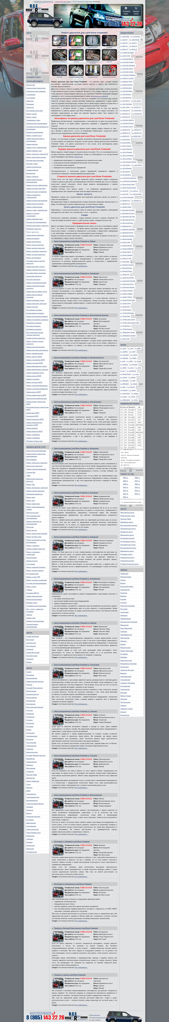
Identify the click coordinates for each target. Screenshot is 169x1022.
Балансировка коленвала (35, 313)
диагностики (78, 157)
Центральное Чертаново (128, 622)
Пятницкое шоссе (126, 554)
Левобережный (125, 619)
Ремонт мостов (31, 530)
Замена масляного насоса (35, 267)
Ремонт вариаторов (33, 504)
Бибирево (123, 657)
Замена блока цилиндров (35, 235)
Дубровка (29, 807)
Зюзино (123, 580)
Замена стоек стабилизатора (36, 147)
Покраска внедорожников (35, 621)
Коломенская (31, 701)
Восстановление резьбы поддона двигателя (34, 334)
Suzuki (123, 397)
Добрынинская (31, 746)
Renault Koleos (126, 268)
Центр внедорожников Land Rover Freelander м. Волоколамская (78, 795)
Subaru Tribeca (126, 297)
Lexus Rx (124, 194)
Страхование (30, 94)
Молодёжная (30, 768)
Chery (133, 351)
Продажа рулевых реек (34, 441)
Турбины (29, 590)
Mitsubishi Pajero (126, 233)
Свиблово (29, 839)
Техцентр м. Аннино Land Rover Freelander (70, 975)
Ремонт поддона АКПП (34, 382)
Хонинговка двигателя (34, 276)
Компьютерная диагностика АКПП (36, 403)
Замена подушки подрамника (36, 192)
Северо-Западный (32, 636)
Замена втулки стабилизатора (36, 185)
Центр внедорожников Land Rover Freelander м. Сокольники (76, 665)
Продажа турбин (32, 164)
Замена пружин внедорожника (36, 200)
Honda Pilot (137, 110)
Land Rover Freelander (63, 1)
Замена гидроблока (33, 438)
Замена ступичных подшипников (32, 215)
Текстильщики (31, 742)
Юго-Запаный (31, 646)
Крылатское (30, 845)
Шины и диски (31, 586)
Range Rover (125, 374)
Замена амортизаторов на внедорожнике (35, 140)
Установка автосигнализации (36, 606)
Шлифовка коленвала (34, 329)
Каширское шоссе (126, 532)
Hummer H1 (125, 114)
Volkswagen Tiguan (127, 332)
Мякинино (29, 765)
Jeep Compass (126, 159)
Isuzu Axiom (125, 139)
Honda (138, 361)
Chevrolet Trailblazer (128, 75)
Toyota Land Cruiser (127, 319)
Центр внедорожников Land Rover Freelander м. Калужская (76, 493)
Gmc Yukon (125, 107)
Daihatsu (124, 358)
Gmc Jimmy (136, 101)
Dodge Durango (126, 85)
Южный (29, 662)
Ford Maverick (125, 97)
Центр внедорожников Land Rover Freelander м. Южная (74, 241)
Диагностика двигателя (34, 466)
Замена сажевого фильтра (35, 549)
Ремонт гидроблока (33, 435)
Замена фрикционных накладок (37, 369)
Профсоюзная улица (127, 516)
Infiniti (123, 368)
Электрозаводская (32, 797)
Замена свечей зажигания (35, 491)
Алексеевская (31, 826)
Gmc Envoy (125, 101)
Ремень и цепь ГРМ (33, 577)
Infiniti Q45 (124, 136)
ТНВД (28, 476)
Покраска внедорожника (34, 132)
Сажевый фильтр (32, 170)
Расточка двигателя (33, 279)
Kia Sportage (125, 175)
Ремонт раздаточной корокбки (36, 533)
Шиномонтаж (30, 173)
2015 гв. (137, 494)
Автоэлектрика (31, 558)
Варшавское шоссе (127, 551)
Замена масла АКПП (33, 392)
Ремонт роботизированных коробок (35, 508)
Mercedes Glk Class (127, 216)
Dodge (133, 358)
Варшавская (30, 759)
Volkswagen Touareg (128, 335)
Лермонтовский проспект (35, 681)
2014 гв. (125, 494)
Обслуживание (31, 459)
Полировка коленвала (34, 323)
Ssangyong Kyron (127, 284)
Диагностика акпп (32, 513)
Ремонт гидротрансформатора (36, 385)
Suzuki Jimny (125, 303)
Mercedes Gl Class (127, 213)
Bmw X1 (124, 46)
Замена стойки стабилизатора (36, 210)
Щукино (123, 644)
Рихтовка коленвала (33, 326)
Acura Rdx (135, 36)
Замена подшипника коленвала (37, 320)
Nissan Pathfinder (127, 249)
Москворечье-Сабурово (128, 664)
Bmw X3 (133, 46)
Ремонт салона (31, 114)
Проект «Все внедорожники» (100, 1017)
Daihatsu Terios (126, 81)
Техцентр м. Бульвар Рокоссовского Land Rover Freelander (76, 928)
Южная (28, 730)
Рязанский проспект (33, 816)
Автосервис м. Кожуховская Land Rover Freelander (73, 884)
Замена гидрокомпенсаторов (36, 283)
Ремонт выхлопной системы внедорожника (36, 541)
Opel (123, 387)
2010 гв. (125, 487)
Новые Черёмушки (32, 781)
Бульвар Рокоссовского (34, 688)
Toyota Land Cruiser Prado (129, 323)
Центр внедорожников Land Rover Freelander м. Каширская (76, 537)
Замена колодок (32, 561)
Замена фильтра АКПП (34, 431)
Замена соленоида (32, 379)
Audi (130, 348)
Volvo (135, 400)
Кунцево (123, 599)
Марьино (29, 787)
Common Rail (30, 472)
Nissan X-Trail (125, 258)
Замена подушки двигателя (36, 188)
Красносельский (126, 660)
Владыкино (30, 675)
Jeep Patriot (137, 165)
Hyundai (133, 364)
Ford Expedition (126, 91)
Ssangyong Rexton (127, 287)
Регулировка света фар (34, 111)
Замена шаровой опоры (34, 219)
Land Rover (131, 371)
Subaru (135, 393)
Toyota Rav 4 (125, 326)
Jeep (138, 368)
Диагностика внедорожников (36, 451)
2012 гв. (125, 490)
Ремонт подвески (32, 176)
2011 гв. (137, 487)
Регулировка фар (32, 574)
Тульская (29, 710)
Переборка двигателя (33, 229)
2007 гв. (137, 481)
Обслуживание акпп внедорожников (33, 517)
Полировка (30, 104)
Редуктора (30, 527)
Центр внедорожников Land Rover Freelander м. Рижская (75, 623)
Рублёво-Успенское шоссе (129, 564)
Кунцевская (30, 717)
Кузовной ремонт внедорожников (32, 626)
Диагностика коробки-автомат (36, 398)
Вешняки (123, 673)
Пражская (29, 749)
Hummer (124, 364)
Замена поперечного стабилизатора (33, 196)
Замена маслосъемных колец (36, 291)
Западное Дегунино (127, 670)
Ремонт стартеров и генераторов (33, 553)
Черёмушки (124, 574)
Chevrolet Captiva (127, 62)
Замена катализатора (33, 167)
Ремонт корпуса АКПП (34, 357)
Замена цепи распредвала (35, 347)
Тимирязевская (31, 762)
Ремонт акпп (30, 500)
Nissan (134, 384)
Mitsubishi (124, 384)
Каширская (30, 714)
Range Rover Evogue (128, 187)
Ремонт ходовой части (34, 135)
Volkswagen (125, 400)
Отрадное (29, 810)
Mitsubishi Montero (127, 236)
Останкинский (125, 686)
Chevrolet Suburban (127, 65)
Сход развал (30, 564)
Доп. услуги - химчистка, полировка (35, 610)
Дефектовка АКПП (32, 413)
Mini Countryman (126, 223)
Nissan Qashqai (126, 255)
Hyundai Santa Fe (127, 120)
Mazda (132, 377)
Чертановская (31, 794)
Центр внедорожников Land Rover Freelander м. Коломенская (77, 579)
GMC (130, 361)
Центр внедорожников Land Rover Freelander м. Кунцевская (76, 273)
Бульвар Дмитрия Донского (36, 755)
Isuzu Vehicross (126, 149)
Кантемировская (32, 800)
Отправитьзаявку (126, 12)
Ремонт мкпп (30, 497)
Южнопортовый (125, 577)
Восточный (30, 640)
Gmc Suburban (126, 104)
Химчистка (30, 107)
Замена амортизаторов (34, 596)
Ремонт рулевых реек (33, 537)
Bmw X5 (124, 49)
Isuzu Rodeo (125, 142)
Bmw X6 (133, 49)
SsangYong (125, 393)
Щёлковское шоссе (127, 535)
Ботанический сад (32, 694)
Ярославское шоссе (127, 512)
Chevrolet (124, 355)
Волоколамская (31, 678)
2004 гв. (125, 478)
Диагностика (30, 85)
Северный (29, 649)
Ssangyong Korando (127, 281)
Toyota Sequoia (126, 329)
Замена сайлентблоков (34, 207)
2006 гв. (125, 481)
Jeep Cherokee (126, 152)
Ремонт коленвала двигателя (36, 251)
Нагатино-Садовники (127, 606)
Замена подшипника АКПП (35, 360)
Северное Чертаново (127, 683)
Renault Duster (126, 271)
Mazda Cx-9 (125, 204)
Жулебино (29, 726)
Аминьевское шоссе (127, 557)
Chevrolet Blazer (126, 59)
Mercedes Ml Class (127, 220)
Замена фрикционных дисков (36, 366)
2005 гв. (137, 478)
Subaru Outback (126, 294)
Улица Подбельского (33, 833)
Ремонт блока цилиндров (35, 245)
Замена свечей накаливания (36, 469)
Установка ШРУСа (32, 593)
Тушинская (30, 771)
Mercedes (124, 380)
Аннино (28, 672)
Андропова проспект (127, 538)
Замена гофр (30, 618)
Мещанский (124, 625)
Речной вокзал (31, 691)
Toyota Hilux (125, 316)
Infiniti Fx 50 (137, 133)
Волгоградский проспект (34, 707)
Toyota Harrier (125, 310)
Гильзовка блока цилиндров (36, 273)
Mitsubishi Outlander (127, 229)
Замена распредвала (33, 242)
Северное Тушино (126, 709)
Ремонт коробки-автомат (34, 353)
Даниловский (124, 590)
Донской (123, 712)
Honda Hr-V (125, 110)
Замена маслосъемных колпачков (34, 296)
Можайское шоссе (126, 522)
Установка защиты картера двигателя (35, 262)
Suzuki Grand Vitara (127, 300)
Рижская (29, 685)
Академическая (31, 736)
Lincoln (123, 377)
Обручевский (124, 638)
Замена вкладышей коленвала (37, 316)
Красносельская (32, 752)
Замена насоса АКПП (33, 376)
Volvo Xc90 (125, 339)
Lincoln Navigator (127, 197)
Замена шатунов (32, 307)
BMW (138, 348)
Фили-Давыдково (126, 628)
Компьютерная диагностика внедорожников (36, 455)
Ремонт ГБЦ (30, 484)
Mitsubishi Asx (125, 226)
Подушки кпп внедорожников (36, 222)
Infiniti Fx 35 (125, 130)
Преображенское (126, 635)
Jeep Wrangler (126, 168)
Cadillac (124, 351)
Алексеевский (125, 680)
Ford (122, 361)
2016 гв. (125, 497)
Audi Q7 (133, 43)
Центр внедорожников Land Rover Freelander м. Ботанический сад (79, 357)
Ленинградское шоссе (128, 528)
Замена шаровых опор (34, 151)
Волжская (29, 739)
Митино (29, 813)
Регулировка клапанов (34, 310)
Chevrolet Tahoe (126, 68)
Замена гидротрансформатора (37, 389)
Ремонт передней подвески (35, 567)
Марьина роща (125, 647)
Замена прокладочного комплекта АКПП (34, 424)
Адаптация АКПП (32, 416)
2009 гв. (137, 484)
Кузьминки (30, 820)
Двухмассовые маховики (35, 160)
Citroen (134, 355)
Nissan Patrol (125, 252)
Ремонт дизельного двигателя (36, 463)
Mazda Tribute (126, 207)
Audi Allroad (134, 40)
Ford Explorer (125, 94)
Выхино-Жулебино (126, 586)
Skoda (132, 390)
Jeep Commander (127, 155)
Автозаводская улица (127, 545)
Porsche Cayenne (127, 265)
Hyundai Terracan (127, 123)
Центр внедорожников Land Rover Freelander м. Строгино (75, 711)
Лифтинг (29, 615)
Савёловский (124, 689)
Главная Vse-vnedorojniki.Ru (43, 1)
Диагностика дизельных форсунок (34, 480)
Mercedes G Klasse (127, 210)
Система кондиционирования (36, 583)
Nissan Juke (125, 242)
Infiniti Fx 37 (137, 130)
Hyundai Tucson (126, 126)
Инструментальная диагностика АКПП (37, 408)
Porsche (131, 387)
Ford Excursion (126, 88)
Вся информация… (81, 266)
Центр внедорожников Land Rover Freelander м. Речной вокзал (77, 402)
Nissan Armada (126, 239)
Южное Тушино (125, 696)
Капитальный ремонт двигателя (37, 225)
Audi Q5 (124, 43)
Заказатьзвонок (136, 12)
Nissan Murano (126, 245)
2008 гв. (125, 484)
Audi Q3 (124, 40)
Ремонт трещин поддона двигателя (34, 343)
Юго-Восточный (31, 656)
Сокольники (30, 733)
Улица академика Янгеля (35, 804)
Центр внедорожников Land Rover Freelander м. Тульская (75, 755)
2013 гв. (137, 490)
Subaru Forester (126, 290)
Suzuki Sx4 (125, 306)
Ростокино (123, 609)
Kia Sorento (125, 171)
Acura (123, 348)
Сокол (28, 784)
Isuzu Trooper (125, 146)
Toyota (132, 397)
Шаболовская (31, 823)
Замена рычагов (32, 144)
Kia (122, 371)
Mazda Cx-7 (137, 200)
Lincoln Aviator (136, 194)
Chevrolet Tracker (127, 72)
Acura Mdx (124, 36)
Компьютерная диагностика (36, 88)
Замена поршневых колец (35, 300)
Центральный (31, 643)
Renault (123, 390)
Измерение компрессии (34, 494)
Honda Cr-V (136, 107)
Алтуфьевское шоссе (127, 541)
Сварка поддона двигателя (35, 338)
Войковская (30, 836)
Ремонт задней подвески (35, 570)
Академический (125, 676)
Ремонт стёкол (31, 117)
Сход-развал (30, 98)
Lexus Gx (124, 191)
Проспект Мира (31, 775)
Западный (29, 659)
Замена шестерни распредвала (37, 350)
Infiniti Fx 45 (125, 133)
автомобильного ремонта (99, 96)
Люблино (29, 842)
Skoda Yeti (124, 274)
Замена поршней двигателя (36, 270)
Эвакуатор (30, 101)
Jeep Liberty (125, 165)
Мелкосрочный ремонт (34, 599)
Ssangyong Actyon (127, 278)
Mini (133, 380)
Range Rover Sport (127, 184)
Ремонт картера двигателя (35, 248)
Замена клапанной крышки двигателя (35, 287)
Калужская (30, 723)
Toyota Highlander (127, 313)
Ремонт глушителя (32, 545)
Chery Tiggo (125, 56)
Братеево (123, 693)
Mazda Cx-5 (125, 200)
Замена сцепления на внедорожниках (33, 523)
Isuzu (131, 368)
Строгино (29, 720)
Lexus (136, 374)
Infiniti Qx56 (136, 136)
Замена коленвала (32, 238)
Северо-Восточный (32, 652)
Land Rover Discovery (128, 178)
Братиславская (31, 697)
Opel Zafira (124, 261)
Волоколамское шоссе (128, 548)
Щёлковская (30, 778)
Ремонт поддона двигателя (35, 254)
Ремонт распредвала (33, 258)
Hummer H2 (137, 114)
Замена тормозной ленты (35, 373)
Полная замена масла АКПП (36, 395)
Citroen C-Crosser (127, 78)
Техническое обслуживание (36, 91)
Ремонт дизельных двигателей (37, 154)
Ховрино (123, 705)
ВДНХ (28, 791)
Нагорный (123, 699)
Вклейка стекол (31, 603)
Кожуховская (30, 704)
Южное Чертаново (126, 651)
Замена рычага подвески (35, 204)
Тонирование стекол (33, 120)
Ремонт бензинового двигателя (37, 488)
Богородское (124, 715)
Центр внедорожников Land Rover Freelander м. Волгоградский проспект (81, 315)
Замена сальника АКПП (34, 363)
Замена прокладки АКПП (35, 419)
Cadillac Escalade (127, 52)
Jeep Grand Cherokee (128, 162)
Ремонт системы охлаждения (36, 580)
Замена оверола (32, 428)
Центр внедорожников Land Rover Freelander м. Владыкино (76, 448)
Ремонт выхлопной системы (36, 157)
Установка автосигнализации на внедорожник (37, 128)
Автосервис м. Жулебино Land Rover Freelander (72, 841)
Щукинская (30, 849)
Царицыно (123, 615)
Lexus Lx (134, 191)
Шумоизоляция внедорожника (36, 123)
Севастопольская (32, 829)
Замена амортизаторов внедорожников (34, 181)
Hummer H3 (125, 117)
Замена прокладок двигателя (36, 303)
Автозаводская (31, 852)
